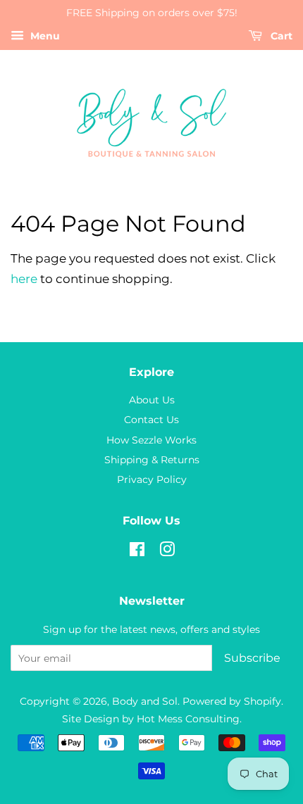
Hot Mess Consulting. (189, 718)
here (24, 279)
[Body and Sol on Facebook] (137, 552)
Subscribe (252, 658)
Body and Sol (145, 701)
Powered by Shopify (232, 701)
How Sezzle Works (151, 440)
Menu (43, 36)
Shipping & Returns (151, 459)
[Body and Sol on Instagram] (167, 552)
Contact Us (151, 419)
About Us (152, 400)
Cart (280, 36)
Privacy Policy (152, 479)
